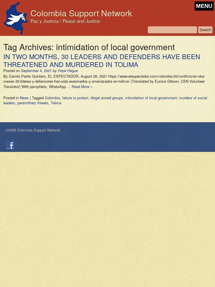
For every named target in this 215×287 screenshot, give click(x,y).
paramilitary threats (32, 102)
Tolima (56, 102)
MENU (204, 6)
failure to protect (75, 97)
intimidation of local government (151, 97)
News (24, 97)
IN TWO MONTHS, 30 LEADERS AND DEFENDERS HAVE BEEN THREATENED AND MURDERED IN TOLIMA (101, 60)
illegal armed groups (107, 97)
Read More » (82, 86)
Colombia (52, 97)
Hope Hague (68, 70)
